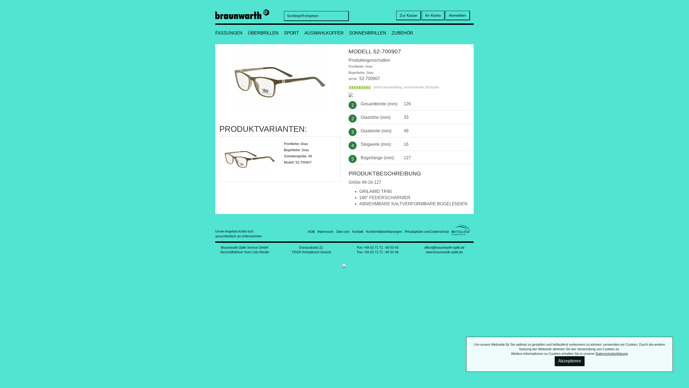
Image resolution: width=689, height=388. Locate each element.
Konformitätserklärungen (384, 232)
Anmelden (457, 15)
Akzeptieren (569, 361)
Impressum (325, 232)
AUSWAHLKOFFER (324, 33)
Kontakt (357, 232)
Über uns (343, 232)
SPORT (291, 33)
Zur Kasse (408, 15)
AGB (311, 232)
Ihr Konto (433, 15)
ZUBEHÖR (402, 33)
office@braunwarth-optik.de (444, 248)
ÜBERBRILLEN (263, 33)
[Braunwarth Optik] (242, 13)
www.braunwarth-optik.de (444, 252)
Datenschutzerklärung (612, 354)
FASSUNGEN (228, 33)
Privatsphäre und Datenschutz (427, 232)
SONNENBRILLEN (367, 33)
